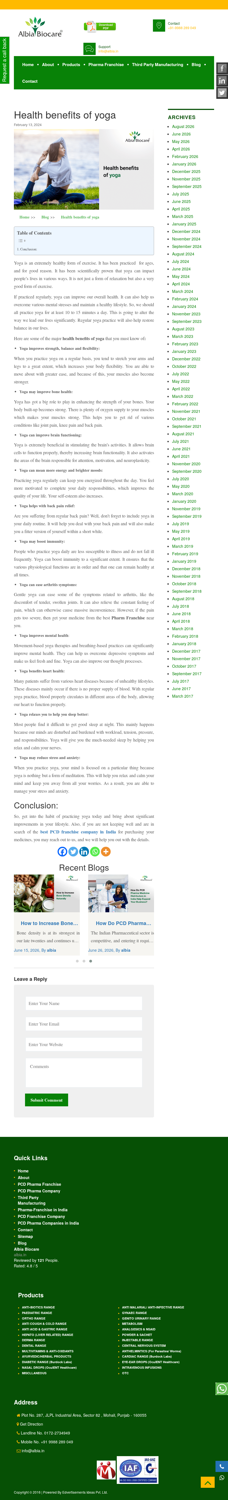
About (48, 64)
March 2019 (182, 546)
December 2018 (186, 568)
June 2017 (181, 688)
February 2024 (185, 298)
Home (28, 64)
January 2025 (184, 224)
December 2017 (186, 651)
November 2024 (186, 239)
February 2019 (185, 553)
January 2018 (184, 643)
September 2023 (187, 321)
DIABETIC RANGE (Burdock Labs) (47, 1362)
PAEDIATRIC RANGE (37, 1313)
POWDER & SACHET (137, 1335)
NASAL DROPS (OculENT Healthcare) (49, 1367)
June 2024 (181, 269)
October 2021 (184, 418)
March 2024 (182, 291)
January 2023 (184, 351)
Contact (30, 81)
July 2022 (180, 373)
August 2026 (183, 126)
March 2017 (182, 696)
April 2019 (181, 538)
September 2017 (187, 673)
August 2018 (183, 598)
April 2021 (181, 456)
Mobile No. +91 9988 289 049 (46, 1441)
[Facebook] (62, 851)
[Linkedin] (84, 851)
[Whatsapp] (95, 851)
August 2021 (183, 433)
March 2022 (182, 396)
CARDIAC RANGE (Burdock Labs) (147, 1356)
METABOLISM (132, 1323)
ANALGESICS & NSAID (138, 1329)
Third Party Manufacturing (157, 64)
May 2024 (181, 276)
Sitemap (25, 1236)
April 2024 (181, 284)
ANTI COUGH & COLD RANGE (44, 1323)
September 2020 (187, 471)
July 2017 (180, 681)
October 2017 (184, 666)
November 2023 (186, 313)
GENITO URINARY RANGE (141, 1318)
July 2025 (180, 194)
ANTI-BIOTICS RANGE (38, 1307)
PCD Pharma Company (39, 1191)
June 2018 (181, 613)
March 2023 (182, 336)
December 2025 (186, 171)
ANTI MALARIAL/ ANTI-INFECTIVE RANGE (153, 1307)
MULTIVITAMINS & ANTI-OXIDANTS (47, 1351)
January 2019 (184, 561)
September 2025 (187, 186)
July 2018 (180, 606)
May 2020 (181, 486)
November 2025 (186, 179)
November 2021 (186, 411)
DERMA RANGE (33, 1340)
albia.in (20, 1254)
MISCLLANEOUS (34, 1373)
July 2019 (180, 523)
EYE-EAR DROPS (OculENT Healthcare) (151, 1362)
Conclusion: (28, 249)
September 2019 (187, 516)
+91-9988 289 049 (182, 27)
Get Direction (31, 1424)
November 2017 (186, 658)
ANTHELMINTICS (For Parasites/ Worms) (151, 1351)
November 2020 (186, 463)
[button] (77, 961)
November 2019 (186, 508)
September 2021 (187, 426)
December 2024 (186, 231)
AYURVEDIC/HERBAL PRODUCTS (46, 1356)
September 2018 (187, 591)
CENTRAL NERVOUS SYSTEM (144, 1345)
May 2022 (181, 381)
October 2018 (184, 583)
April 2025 (181, 209)
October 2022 (184, 366)
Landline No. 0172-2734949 (45, 1433)
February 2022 (185, 403)
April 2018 (181, 621)
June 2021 (181, 448)
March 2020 (182, 493)
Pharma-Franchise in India (43, 1209)
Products (71, 64)
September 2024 (187, 246)
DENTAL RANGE (34, 1345)
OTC (125, 1373)
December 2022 (186, 358)
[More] (106, 851)
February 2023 (185, 343)
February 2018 (185, 636)
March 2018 (182, 628)
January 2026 (184, 164)
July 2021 (180, 441)
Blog (196, 64)
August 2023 (183, 328)
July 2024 (180, 261)
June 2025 (181, 201)
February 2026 (185, 156)
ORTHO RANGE (33, 1318)
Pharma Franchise (106, 64)
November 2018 (186, 576)
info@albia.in (108, 51)
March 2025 (182, 216)
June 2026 (181, 134)
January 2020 (184, 501)
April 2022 (181, 388)
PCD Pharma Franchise (39, 1184)
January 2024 (184, 306)
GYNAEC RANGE (134, 1313)
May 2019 (181, 531)
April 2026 (181, 149)
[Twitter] (73, 851)
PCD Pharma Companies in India (48, 1223)
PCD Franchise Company (41, 1216)
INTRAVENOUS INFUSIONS (142, 1367)
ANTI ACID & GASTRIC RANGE (44, 1329)
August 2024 (183, 254)
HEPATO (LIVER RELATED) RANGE (47, 1335)
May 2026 (181, 141)
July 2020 (180, 478)
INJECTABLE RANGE (137, 1340)
